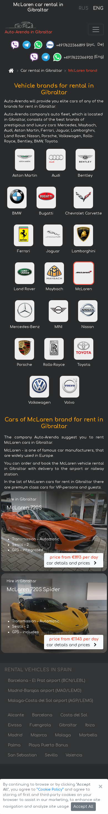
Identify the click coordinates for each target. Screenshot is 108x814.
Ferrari (23, 251)
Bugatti (46, 213)
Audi (56, 175)
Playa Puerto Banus (48, 745)
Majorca (38, 735)
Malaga (63, 735)
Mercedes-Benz (25, 327)
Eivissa (15, 725)
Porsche (24, 365)
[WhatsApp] (38, 44)
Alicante (16, 715)
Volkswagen (39, 402)
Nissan (87, 327)
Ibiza (90, 725)
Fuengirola (40, 725)
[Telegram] (26, 44)
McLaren (83, 289)
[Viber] (15, 44)
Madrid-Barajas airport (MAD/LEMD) (44, 691)
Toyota (83, 365)
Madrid (15, 735)
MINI (58, 327)
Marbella (88, 735)
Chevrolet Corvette (83, 213)
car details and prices (72, 560)
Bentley (85, 175)
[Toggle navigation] (96, 29)
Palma (14, 745)
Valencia (74, 755)
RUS (83, 8)
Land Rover (24, 289)
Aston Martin (24, 175)
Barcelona (42, 715)
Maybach (54, 289)
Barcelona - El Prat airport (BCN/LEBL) (46, 681)
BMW (16, 213)
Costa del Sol (73, 715)
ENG (98, 8)
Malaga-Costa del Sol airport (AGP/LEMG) (50, 701)
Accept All (83, 807)
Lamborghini (83, 251)
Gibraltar (68, 725)
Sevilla (51, 755)
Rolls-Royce (54, 365)
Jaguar (53, 251)
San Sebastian (22, 755)
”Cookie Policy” (50, 789)
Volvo (69, 402)
